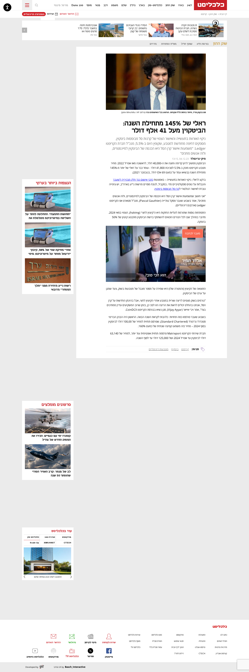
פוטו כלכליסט (156, 634)
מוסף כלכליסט (134, 641)
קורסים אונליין (221, 653)
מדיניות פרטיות (221, 647)
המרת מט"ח (157, 641)
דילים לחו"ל (179, 653)
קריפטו (204, 14)
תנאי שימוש (179, 641)
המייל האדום (222, 641)
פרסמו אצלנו (200, 647)
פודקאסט (180, 634)
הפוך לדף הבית (177, 647)
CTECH (202, 653)
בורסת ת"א (203, 44)
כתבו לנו (223, 634)
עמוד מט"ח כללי (155, 647)
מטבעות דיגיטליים (158, 349)
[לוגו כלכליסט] (210, 5)
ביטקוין (175, 349)
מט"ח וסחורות (169, 44)
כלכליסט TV (135, 647)
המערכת (202, 634)
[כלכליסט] (220, 627)
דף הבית (223, 14)
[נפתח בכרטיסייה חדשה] (47, 573)
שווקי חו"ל (186, 44)
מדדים (153, 44)
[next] (27, 576)
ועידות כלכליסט (134, 634)
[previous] (24, 30)
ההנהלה (202, 641)
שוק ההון (213, 14)
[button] (36, 5)
